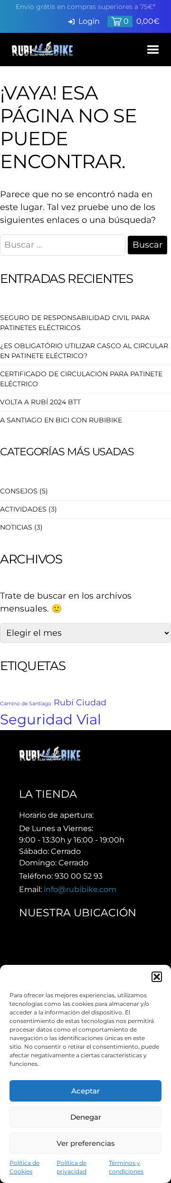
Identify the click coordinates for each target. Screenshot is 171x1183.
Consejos (19, 491)
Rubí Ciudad (80, 702)
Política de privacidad (71, 1167)
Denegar (85, 1117)
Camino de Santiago (25, 704)
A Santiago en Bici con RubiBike (61, 420)
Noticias (16, 527)
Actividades (23, 509)
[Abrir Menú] (153, 49)
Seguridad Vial (50, 719)
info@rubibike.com (80, 889)
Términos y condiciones (126, 1167)
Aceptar (85, 1090)
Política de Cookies (24, 1167)
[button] (157, 977)
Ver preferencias (86, 1143)
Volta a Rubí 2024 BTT (40, 402)
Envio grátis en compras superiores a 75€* (85, 6)
